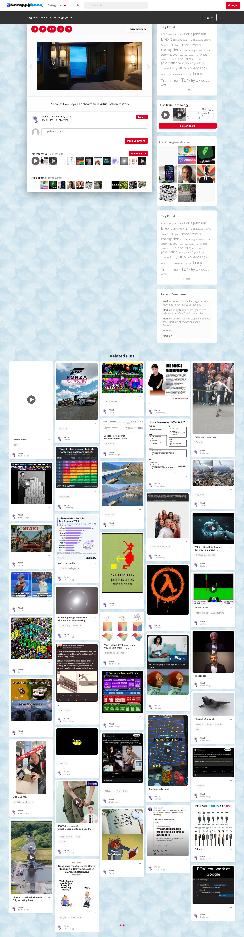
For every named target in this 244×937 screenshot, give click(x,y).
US (203, 81)
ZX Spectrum (217, 612)
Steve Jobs (122, 791)
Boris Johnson (195, 34)
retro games (111, 401)
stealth (218, 724)
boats (179, 34)
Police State (197, 59)
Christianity (198, 40)
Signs (164, 74)
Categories (55, 5)
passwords (65, 496)
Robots (199, 442)
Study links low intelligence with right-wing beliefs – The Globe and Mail (184, 311)
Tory (197, 73)
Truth (176, 80)
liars (205, 54)
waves (208, 81)
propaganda (184, 63)
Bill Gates (109, 791)
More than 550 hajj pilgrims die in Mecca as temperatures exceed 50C (185, 303)
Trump (166, 80)
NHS (171, 59)
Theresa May (185, 74)
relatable (165, 68)
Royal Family (190, 68)
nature (164, 59)
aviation (172, 34)
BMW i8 (63, 428)
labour (174, 54)
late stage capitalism (188, 55)
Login (234, 5)
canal (16, 444)
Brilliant (177, 39)
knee (77, 836)
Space (170, 74)
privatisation (169, 63)
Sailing (200, 68)
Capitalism (187, 40)
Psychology (198, 63)
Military (199, 724)
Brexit (166, 39)
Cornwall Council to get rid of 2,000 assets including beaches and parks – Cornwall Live (186, 322)
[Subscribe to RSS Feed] (77, 5)
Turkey (188, 80)
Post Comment (136, 140)
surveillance (75, 917)
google (62, 917)
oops (68, 710)
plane (179, 59)
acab (164, 34)
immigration (195, 50)
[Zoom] (60, 29)
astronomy (64, 625)
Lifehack (200, 785)
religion (176, 67)
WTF (163, 85)
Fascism (184, 50)
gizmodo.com (137, 29)
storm (177, 74)
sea (207, 68)
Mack (20, 453)
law (200, 54)
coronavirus (191, 44)
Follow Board (138, 153)
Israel (203, 50)
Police (188, 59)
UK (198, 80)
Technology (55, 153)
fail (60, 710)
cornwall (174, 44)
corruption (170, 49)
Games (66, 439)
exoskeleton (65, 836)
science (77, 625)
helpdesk (109, 443)
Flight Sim (200, 494)
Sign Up (209, 17)
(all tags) (187, 89)
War (198, 729)
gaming (63, 763)
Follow (142, 117)
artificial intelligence (160, 546)
